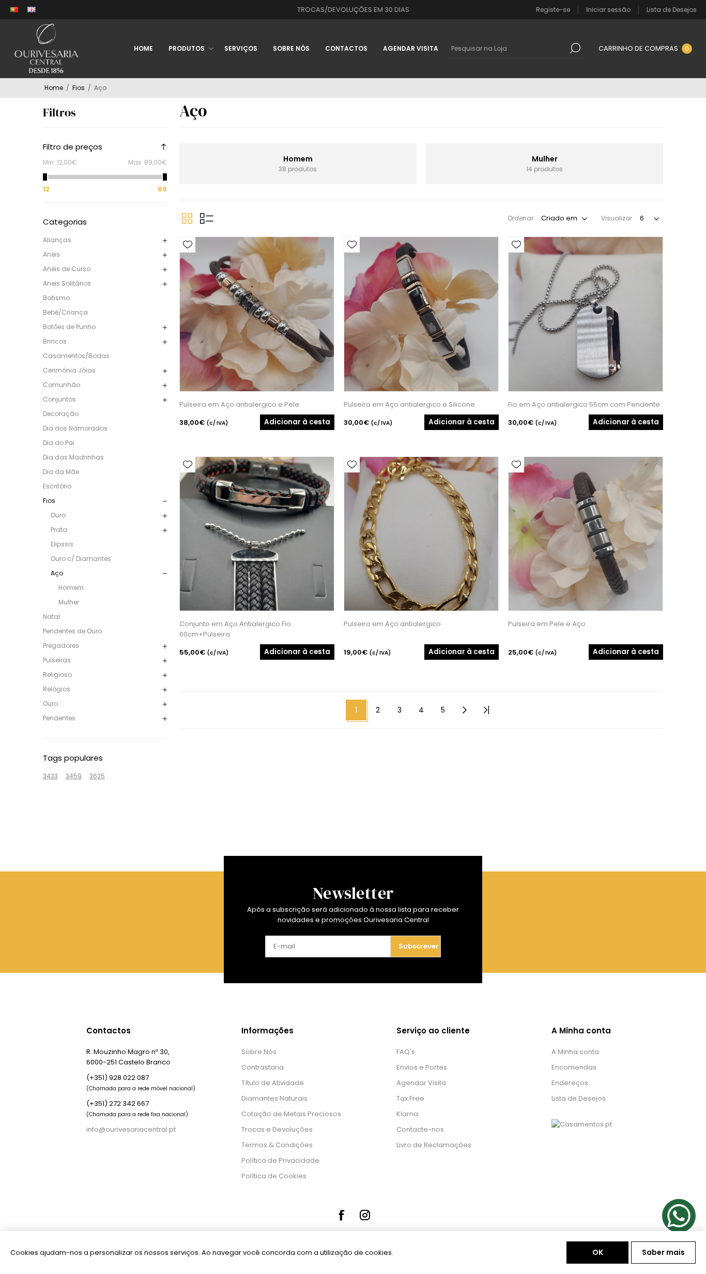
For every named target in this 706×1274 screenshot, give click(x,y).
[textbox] (508, 48)
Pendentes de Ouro (72, 631)
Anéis (51, 254)
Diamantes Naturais (274, 1098)
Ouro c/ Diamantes (81, 558)
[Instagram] (365, 1215)
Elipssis (62, 544)
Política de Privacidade (280, 1160)
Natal (51, 616)
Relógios (56, 689)
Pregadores (61, 645)
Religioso (57, 674)
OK (597, 1252)
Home (53, 87)
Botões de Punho (69, 326)
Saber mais (663, 1252)
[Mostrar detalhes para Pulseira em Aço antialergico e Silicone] (421, 314)
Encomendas (573, 1067)
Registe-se (553, 9)
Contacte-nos (420, 1129)
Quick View (187, 260)
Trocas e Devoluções (277, 1129)
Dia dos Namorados (75, 428)
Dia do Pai (58, 442)
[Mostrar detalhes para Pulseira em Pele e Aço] (586, 534)
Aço (57, 573)
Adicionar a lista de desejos (187, 245)
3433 (50, 776)
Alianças (57, 239)
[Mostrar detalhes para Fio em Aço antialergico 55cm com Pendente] (586, 314)
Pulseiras (57, 660)
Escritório (57, 486)
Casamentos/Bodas (76, 355)
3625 (97, 776)
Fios (49, 500)
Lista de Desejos (578, 1098)
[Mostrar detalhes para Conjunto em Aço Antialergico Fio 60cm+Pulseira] (257, 534)
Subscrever (418, 946)
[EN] (31, 10)
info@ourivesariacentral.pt (131, 1129)
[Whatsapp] (679, 1216)
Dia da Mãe (61, 471)
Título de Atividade (272, 1083)
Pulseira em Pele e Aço (547, 624)
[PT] (14, 10)
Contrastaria (262, 1067)
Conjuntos (59, 399)
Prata (59, 529)
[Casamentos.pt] (581, 1124)
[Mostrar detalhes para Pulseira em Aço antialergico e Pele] (257, 314)
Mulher (68, 602)
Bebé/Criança (65, 312)
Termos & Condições (277, 1145)
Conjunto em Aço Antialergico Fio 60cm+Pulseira (235, 629)
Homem (71, 587)
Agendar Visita (421, 1083)
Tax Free (410, 1098)
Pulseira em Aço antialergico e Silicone (409, 404)
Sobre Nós (259, 1052)
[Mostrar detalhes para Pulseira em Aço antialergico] (421, 534)
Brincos (55, 341)
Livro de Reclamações (433, 1145)
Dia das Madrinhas (73, 457)
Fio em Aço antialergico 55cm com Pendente (584, 404)
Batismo (56, 297)
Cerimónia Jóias (69, 370)
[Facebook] (341, 1215)
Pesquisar (575, 48)
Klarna (407, 1114)
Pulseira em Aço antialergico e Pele (239, 404)
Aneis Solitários (67, 283)
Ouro (58, 515)
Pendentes (59, 718)
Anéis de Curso (66, 268)
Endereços (569, 1083)
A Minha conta (575, 1052)
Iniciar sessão (608, 9)
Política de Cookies (273, 1176)
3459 (74, 776)
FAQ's (405, 1052)
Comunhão (61, 384)
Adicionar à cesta (297, 422)
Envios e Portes (421, 1067)
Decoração (61, 413)
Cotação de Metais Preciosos (291, 1114)
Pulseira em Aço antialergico (392, 624)
